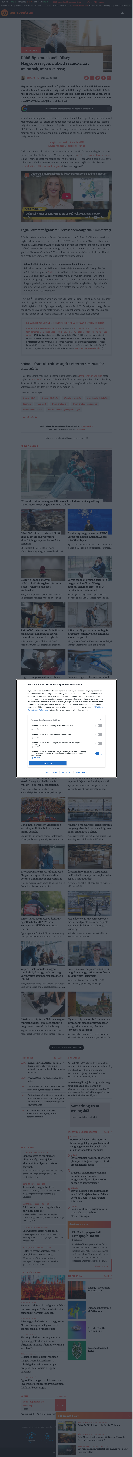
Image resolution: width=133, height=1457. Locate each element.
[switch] (98, 725)
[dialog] (66, 728)
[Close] (111, 684)
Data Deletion (51, 772)
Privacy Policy (81, 772)
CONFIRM (48, 763)
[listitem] (66, 720)
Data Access (66, 772)
